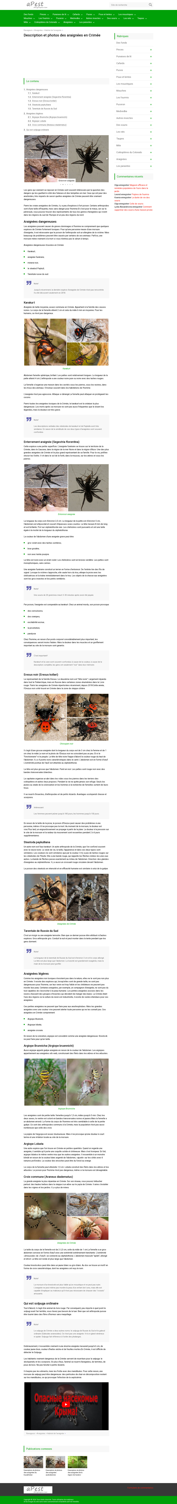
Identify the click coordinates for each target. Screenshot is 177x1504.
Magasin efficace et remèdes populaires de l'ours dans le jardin (131, 188)
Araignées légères (33, 113)
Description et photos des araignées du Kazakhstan (32, 1472)
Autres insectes (93, 18)
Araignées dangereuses (36, 89)
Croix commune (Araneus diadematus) (47, 125)
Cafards (76, 14)
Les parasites (85, 22)
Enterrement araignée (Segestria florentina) (49, 97)
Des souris (112, 18)
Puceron (60, 18)
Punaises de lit (59, 14)
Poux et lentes (105, 14)
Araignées (68, 22)
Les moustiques (125, 14)
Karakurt (34, 93)
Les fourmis (44, 18)
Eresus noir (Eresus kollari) (42, 101)
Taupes (140, 18)
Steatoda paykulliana (39, 105)
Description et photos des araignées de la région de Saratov (76, 1472)
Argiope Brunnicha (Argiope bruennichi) (47, 117)
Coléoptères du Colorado (45, 22)
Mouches (28, 18)
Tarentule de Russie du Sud (42, 108)
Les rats (127, 18)
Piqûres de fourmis (140, 194)
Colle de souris (136, 203)
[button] (26, 159)
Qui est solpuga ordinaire (36, 130)
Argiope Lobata (37, 121)
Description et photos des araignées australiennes (54, 1472)
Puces (89, 14)
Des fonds (28, 14)
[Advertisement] (66, 57)
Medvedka (75, 18)
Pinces (43, 14)
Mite (26, 22)
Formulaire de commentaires (140, 1488)
